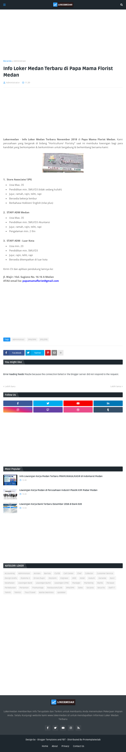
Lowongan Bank (25, 583)
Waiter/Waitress (46, 592)
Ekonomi (53, 578)
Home (45, 746)
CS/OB (57, 573)
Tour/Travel (30, 592)
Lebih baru (10, 386)
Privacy (65, 746)
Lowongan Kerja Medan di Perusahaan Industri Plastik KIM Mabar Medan (58, 490)
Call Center (69, 573)
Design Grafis (11, 578)
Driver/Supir (39, 578)
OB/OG (100, 583)
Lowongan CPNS (61, 583)
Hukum (91, 578)
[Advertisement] (63, 36)
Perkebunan (10, 588)
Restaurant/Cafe (54, 588)
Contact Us (78, 746)
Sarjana (90, 588)
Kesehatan (9, 583)
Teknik (8, 592)
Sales (80, 588)
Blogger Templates (47, 739)
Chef (79, 573)
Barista (47, 573)
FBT (64, 739)
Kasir (112, 578)
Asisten (37, 573)
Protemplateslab (92, 739)
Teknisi (17, 592)
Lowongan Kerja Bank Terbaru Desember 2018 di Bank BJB (50, 504)
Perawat (110, 583)
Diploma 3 (25, 578)
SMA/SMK (32, 339)
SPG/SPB (43, 339)
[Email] (54, 353)
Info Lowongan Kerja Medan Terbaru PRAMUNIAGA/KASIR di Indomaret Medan (61, 476)
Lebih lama (115, 386)
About (55, 746)
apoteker (61, 592)
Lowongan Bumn (43, 583)
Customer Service (105, 573)
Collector (89, 573)
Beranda (7, 60)
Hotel (82, 578)
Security (101, 588)
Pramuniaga (37, 588)
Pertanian (24, 588)
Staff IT (112, 588)
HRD (74, 578)
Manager (76, 583)
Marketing (88, 583)
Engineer (64, 578)
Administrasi (19, 60)
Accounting (10, 573)
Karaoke (102, 578)
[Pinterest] (48, 353)
